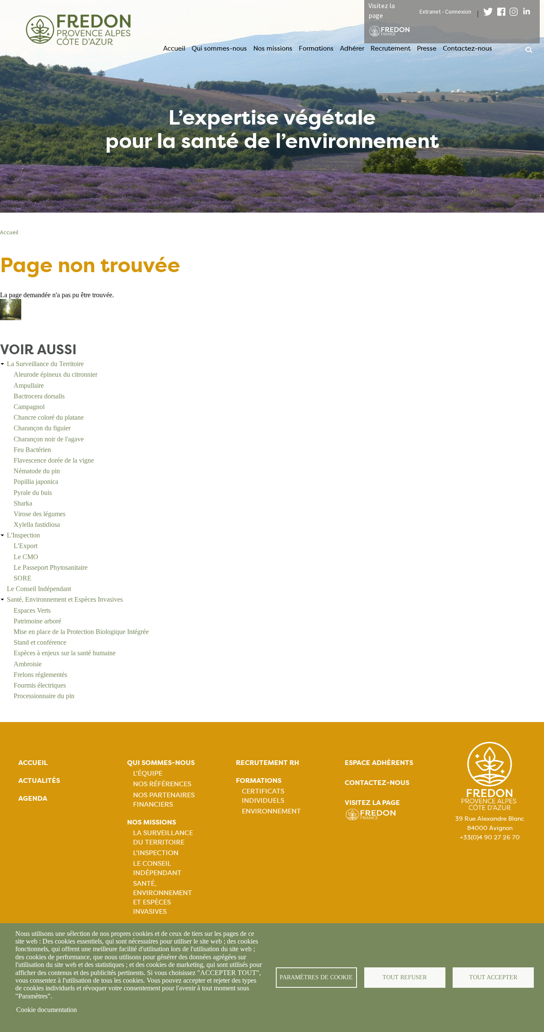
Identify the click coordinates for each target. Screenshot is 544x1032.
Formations (316, 48)
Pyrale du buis (33, 492)
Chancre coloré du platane (49, 417)
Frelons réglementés (40, 674)
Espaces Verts (32, 610)
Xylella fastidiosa (37, 524)
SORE (22, 578)
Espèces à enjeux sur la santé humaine (65, 653)
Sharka (23, 503)
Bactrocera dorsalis (39, 396)
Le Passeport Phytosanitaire (51, 567)
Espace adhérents (379, 762)
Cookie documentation (46, 1009)
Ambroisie (28, 664)
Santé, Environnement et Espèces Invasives (65, 599)
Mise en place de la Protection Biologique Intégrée (81, 631)
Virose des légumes (39, 513)
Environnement (271, 811)
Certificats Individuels (263, 796)
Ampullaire (29, 385)
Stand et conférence (40, 642)
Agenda (32, 798)
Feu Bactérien (32, 449)
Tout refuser (404, 977)
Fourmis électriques (40, 685)
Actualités (39, 780)
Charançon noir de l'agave (49, 439)
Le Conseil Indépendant (39, 588)
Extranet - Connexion (445, 11)
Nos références (162, 783)
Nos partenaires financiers (164, 799)
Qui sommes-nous (219, 48)
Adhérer (352, 48)
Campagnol (29, 406)
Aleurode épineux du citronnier (55, 374)
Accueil (174, 48)
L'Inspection (23, 535)
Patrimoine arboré (37, 621)
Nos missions (272, 48)
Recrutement (391, 48)
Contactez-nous (467, 48)
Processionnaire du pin (44, 695)
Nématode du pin (37, 471)
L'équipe (147, 773)
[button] (10, 317)
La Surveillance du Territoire (45, 363)
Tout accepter (493, 977)
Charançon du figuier (42, 428)
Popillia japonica (36, 481)
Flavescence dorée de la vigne (54, 460)
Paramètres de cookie (316, 977)
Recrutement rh (267, 762)
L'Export (25, 545)
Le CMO (26, 556)
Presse (426, 48)
